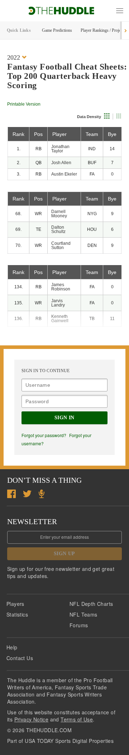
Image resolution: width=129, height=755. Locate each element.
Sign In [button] (64, 417)
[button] (119, 10)
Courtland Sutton (61, 245)
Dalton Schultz (58, 229)
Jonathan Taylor (60, 148)
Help (12, 647)
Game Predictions (57, 30)
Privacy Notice (31, 719)
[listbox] (16, 57)
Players (15, 603)
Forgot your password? (44, 435)
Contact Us (19, 658)
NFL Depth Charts (91, 603)
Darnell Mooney (59, 213)
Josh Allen (61, 162)
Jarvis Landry (58, 303)
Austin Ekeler (64, 174)
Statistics (17, 614)
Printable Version (23, 104)
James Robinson (60, 287)
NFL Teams (83, 614)
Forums (79, 625)
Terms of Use (77, 719)
